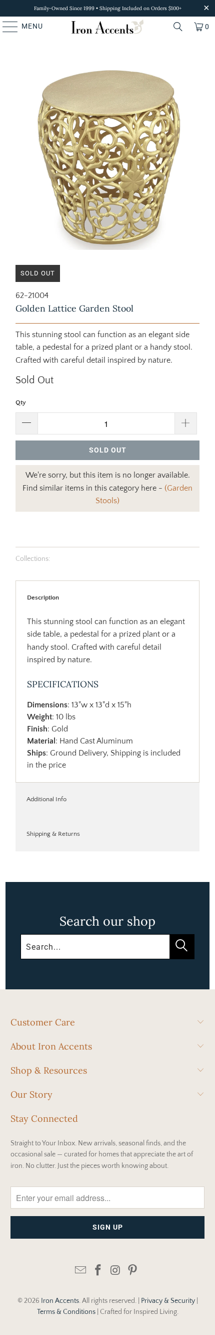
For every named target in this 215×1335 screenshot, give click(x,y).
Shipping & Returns (53, 833)
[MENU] (5, 27)
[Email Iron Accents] (81, 1271)
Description (43, 597)
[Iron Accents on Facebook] (98, 1271)
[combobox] (107, 946)
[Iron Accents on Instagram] (116, 1271)
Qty (21, 402)
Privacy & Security (168, 1301)
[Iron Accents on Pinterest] (133, 1271)
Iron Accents (60, 1301)
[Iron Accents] (108, 27)
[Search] (178, 27)
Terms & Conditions (66, 1312)
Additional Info (46, 799)
